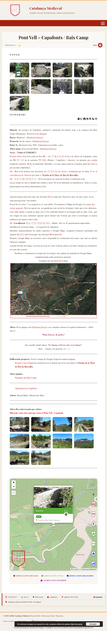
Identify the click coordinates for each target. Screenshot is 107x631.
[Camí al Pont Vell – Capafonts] (19, 424)
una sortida (92, 160)
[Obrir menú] (103, 23)
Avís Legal (22, 621)
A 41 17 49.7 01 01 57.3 (25, 178)
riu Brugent (42, 133)
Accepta (93, 624)
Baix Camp (39, 597)
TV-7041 (43, 160)
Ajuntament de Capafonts (26, 388)
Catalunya (11, 602)
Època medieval (22, 602)
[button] (53, 524)
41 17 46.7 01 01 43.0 (59, 156)
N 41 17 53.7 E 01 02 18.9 (38, 223)
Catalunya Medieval (45, 8)
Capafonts (53, 597)
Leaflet (75, 569)
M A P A (21, 234)
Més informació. (77, 624)
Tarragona (37, 602)
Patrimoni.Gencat (34, 137)
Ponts (30, 602)
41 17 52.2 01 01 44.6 (55, 171)
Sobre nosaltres (9, 621)
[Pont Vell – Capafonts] (19, 70)
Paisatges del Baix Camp (26, 377)
